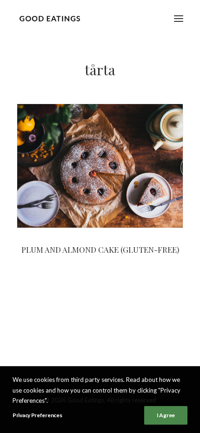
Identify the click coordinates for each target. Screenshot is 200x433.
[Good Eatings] (49, 18)
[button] (178, 18)
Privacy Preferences (37, 415)
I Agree (166, 415)
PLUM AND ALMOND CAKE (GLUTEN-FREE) (100, 249)
